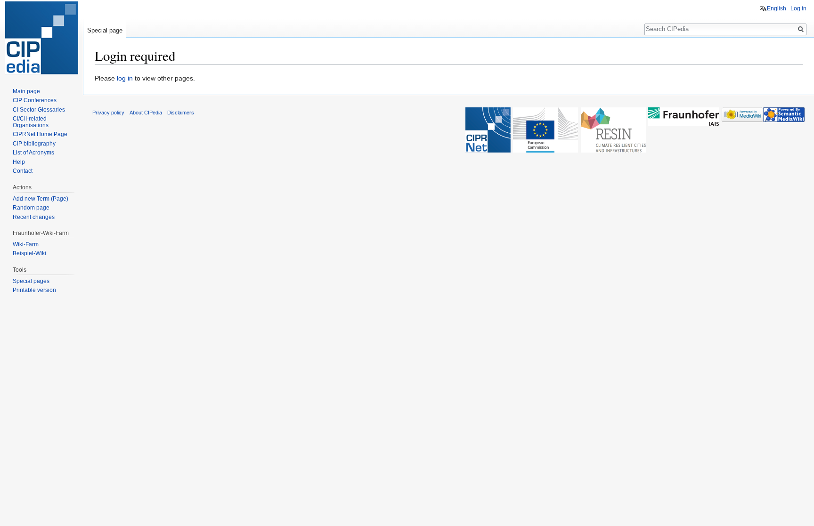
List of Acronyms (33, 152)
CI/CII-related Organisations (31, 122)
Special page (104, 30)
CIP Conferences (35, 100)
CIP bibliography (34, 143)
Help (19, 162)
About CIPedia (146, 112)
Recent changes (34, 217)
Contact (23, 171)
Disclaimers (180, 112)
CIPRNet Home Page (40, 134)
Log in (798, 8)
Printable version (34, 290)
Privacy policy (108, 112)
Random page (31, 207)
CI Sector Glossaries (39, 109)
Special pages (31, 281)
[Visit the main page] (41, 37)
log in (125, 78)
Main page (26, 91)
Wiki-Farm (26, 244)
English (776, 8)
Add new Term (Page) (40, 198)
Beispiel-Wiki (29, 253)
